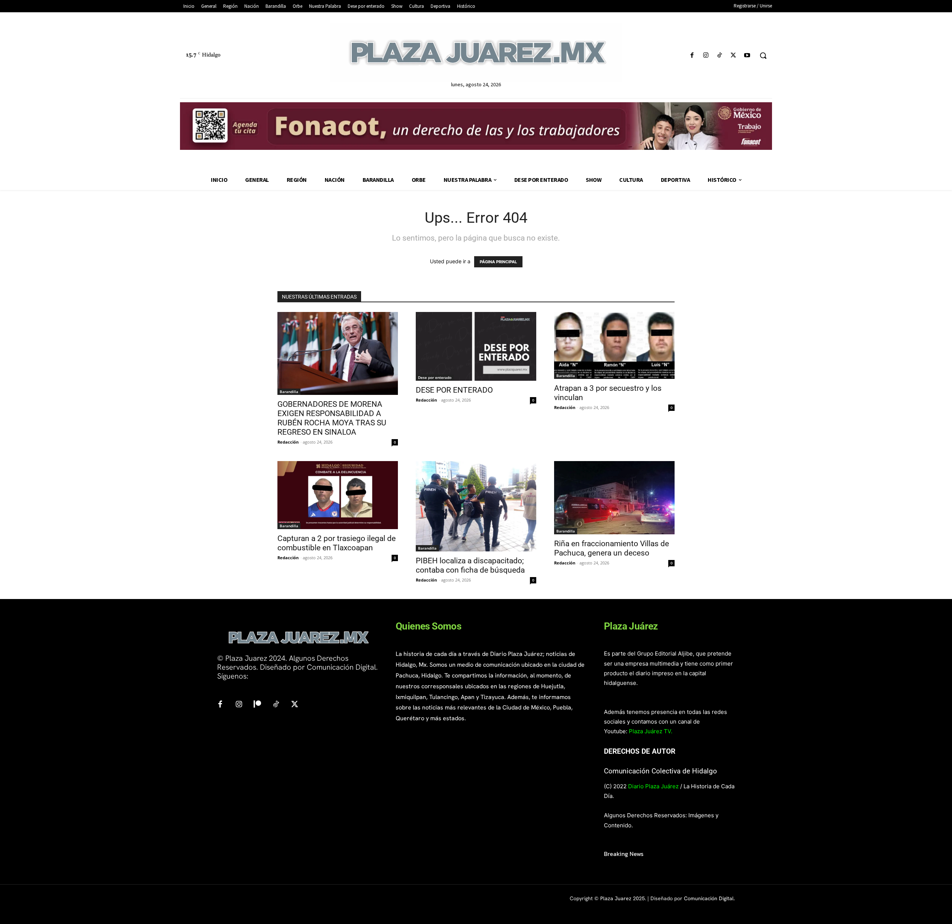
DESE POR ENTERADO (454, 390)
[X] (734, 56)
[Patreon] (257, 704)
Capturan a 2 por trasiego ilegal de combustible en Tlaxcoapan (336, 543)
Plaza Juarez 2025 (622, 898)
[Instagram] (706, 56)
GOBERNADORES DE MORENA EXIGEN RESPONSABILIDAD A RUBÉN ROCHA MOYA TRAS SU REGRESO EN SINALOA (331, 418)
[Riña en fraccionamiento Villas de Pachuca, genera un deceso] (614, 497)
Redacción (288, 442)
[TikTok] (719, 56)
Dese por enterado (434, 377)
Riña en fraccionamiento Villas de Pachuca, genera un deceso (611, 548)
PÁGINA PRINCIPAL (498, 261)
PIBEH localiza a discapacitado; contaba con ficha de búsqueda (471, 565)
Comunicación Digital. (709, 898)
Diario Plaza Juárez (653, 786)
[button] (763, 55)
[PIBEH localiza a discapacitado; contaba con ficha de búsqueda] (476, 506)
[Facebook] (692, 56)
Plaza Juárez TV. (650, 731)
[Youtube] (747, 56)
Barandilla (289, 391)
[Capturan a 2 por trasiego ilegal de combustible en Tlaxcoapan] (337, 495)
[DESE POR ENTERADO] (476, 346)
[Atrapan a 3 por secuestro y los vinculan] (614, 345)
